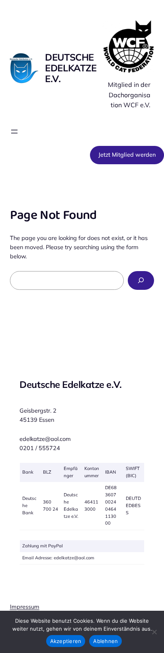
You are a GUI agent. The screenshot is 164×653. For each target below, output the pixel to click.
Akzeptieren (66, 641)
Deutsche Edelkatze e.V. (70, 68)
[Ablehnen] (154, 632)
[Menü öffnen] (14, 131)
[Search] (141, 280)
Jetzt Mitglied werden (127, 154)
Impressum (24, 606)
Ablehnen (105, 641)
